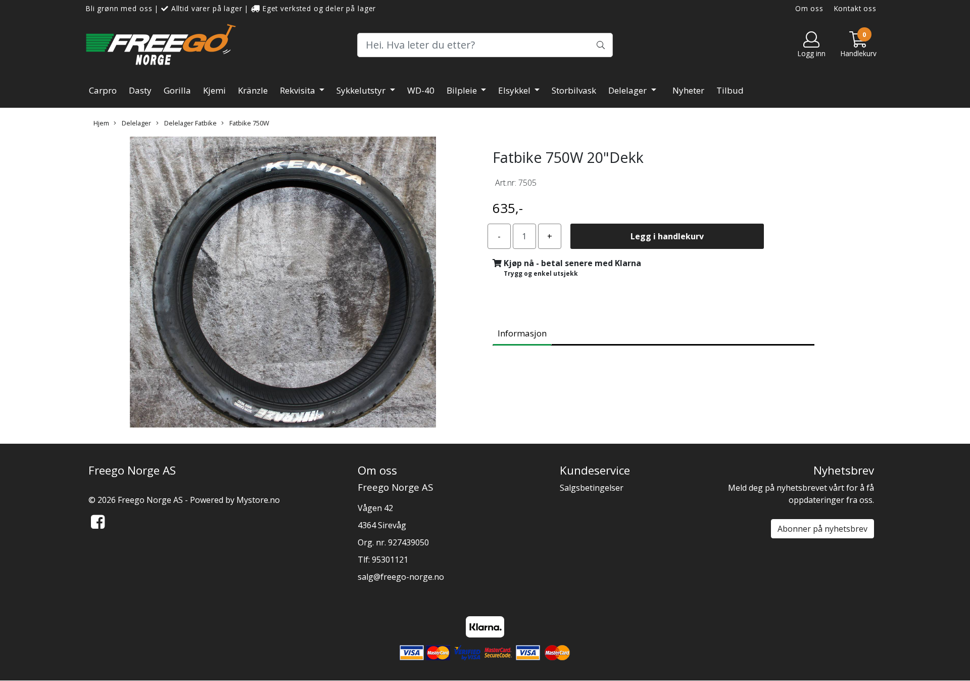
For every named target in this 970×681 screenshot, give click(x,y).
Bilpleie (463, 90)
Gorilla (177, 90)
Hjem (101, 122)
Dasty (140, 90)
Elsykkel (515, 90)
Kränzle (253, 90)
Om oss (809, 8)
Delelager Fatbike (190, 122)
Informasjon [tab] (522, 333)
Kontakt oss (855, 8)
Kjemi (214, 90)
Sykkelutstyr (361, 90)
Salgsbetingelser (591, 487)
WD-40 (420, 90)
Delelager (628, 90)
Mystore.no (258, 499)
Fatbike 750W (248, 122)
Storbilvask (574, 90)
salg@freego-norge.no (401, 576)
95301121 (390, 559)
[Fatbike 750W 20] (283, 283)
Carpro (103, 90)
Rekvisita (298, 90)
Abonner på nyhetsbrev (822, 528)
